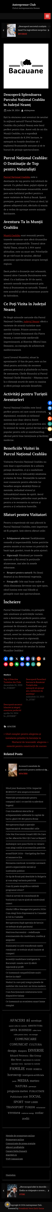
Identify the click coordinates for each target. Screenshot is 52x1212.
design (12, 1051)
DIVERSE (21, 34)
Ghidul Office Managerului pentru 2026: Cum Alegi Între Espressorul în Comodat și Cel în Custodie (26, 913)
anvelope (36, 1020)
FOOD (29, 1069)
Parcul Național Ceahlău (17, 177)
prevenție (32, 1086)
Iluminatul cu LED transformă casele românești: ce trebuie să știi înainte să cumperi (25, 949)
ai (28, 1020)
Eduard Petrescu (19, 1055)
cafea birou (37, 1030)
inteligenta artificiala (33, 1075)
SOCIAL (35, 1096)
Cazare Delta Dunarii (16, 1151)
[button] (6, 659)
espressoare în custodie (31, 1060)
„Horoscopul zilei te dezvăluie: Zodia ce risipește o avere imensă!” (33, 1188)
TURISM (30, 1107)
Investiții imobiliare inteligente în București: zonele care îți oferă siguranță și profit (23, 963)
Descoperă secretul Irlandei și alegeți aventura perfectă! (13, 707)
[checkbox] (7, 1204)
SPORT (18, 1102)
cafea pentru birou (21, 1035)
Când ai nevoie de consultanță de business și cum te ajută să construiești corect (25, 899)
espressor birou (17, 1064)
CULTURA (35, 1044)
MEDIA (23, 1080)
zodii (25, 1118)
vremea (14, 1112)
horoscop (14, 1075)
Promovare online (15, 1139)
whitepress (29, 110)
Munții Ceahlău (12, 235)
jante (14, 1081)
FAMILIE (17, 1068)
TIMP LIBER (31, 1102)
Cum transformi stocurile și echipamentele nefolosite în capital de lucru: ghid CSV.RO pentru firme (25, 815)
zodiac (39, 1113)
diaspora (22, 1050)
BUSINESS (24, 1030)
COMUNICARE (25, 1039)
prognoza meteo (17, 1091)
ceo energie (33, 1035)
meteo (34, 1080)
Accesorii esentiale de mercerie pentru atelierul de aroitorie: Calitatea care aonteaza (33, 768)
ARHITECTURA (35, 1025)
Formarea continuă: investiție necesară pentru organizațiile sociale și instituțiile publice (25, 866)
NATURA (21, 1086)
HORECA (37, 1069)
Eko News (16, 1059)
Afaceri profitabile (15, 1147)
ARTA (13, 1030)
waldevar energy (27, 1113)
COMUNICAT (19, 1044)
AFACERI (11, 726)
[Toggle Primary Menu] (47, 16)
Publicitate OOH (19, 1096)
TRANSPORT (15, 1107)
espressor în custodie (32, 1064)
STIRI (21, 1194)
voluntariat (40, 1107)
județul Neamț (32, 321)
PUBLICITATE (36, 1091)
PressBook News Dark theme (31, 1208)
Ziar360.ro (11, 1154)
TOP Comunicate (14, 1158)
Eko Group (35, 1055)
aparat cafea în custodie (18, 1026)
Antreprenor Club (24, 4)
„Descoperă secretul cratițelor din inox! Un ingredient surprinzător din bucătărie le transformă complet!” (33, 28)
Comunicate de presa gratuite (20, 1143)
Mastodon (11, 1174)
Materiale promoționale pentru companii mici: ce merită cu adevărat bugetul (24, 801)
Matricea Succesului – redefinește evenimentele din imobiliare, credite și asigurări (25, 936)
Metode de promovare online (20, 1135)
